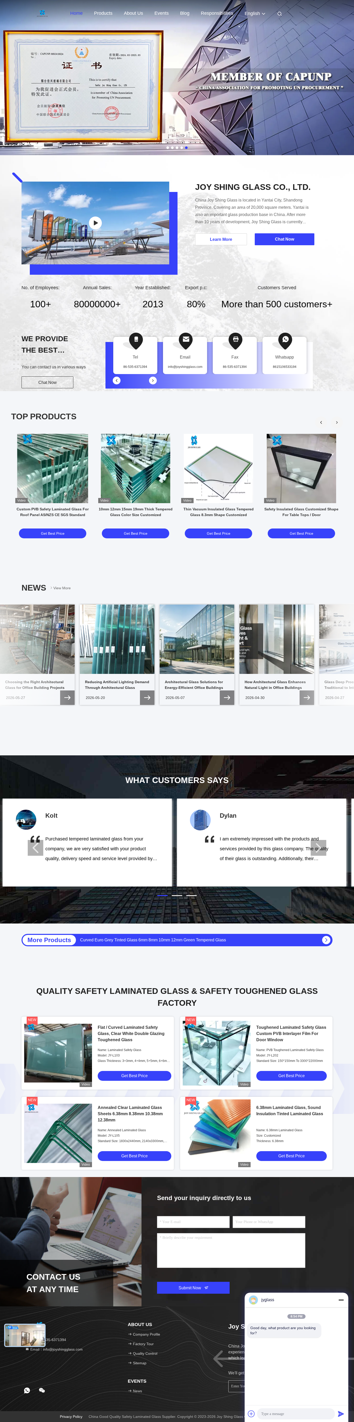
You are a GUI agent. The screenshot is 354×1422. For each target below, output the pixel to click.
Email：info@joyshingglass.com (56, 1349)
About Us (133, 13)
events (161, 13)
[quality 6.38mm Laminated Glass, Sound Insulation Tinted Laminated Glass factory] (217, 1133)
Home (76, 13)
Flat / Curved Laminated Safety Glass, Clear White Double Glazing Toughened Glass (131, 1033)
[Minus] (341, 1300)
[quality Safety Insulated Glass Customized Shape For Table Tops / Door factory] (301, 468)
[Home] (42, 13)
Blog (184, 13)
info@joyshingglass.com (185, 367)
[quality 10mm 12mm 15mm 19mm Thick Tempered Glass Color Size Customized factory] (135, 468)
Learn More (221, 239)
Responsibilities (217, 13)
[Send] (341, 1413)
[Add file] (251, 1413)
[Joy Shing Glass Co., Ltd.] (95, 223)
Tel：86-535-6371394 (47, 1340)
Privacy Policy (71, 1416)
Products (103, 13)
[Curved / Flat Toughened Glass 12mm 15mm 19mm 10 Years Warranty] (326, 940)
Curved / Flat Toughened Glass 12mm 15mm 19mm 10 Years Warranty (144, 940)
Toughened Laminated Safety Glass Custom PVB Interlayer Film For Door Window (291, 1033)
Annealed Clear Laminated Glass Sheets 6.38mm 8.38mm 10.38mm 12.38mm (130, 1113)
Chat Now (47, 382)
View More (62, 588)
